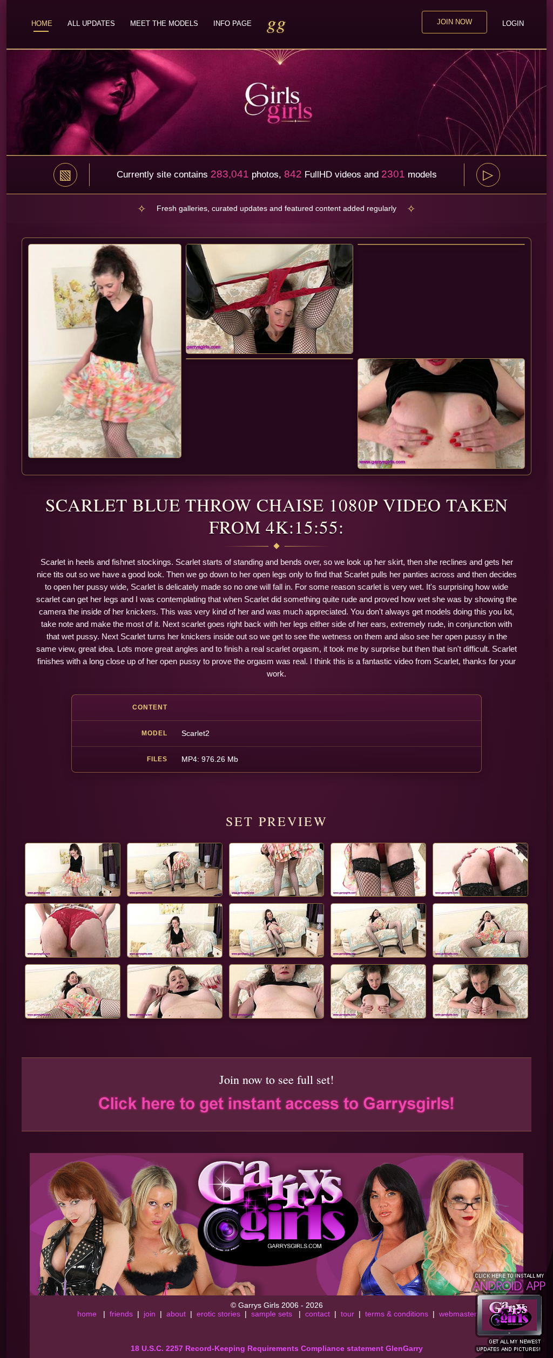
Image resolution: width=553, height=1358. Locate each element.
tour (347, 1313)
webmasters (460, 1313)
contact (317, 1313)
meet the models (164, 23)
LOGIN (513, 23)
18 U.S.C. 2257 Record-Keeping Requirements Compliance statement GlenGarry (277, 1348)
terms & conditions (396, 1313)
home (87, 1313)
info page (232, 23)
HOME (41, 23)
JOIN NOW (454, 22)
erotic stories (218, 1313)
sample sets (271, 1313)
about (176, 1313)
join (150, 1313)
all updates (91, 23)
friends (121, 1313)
